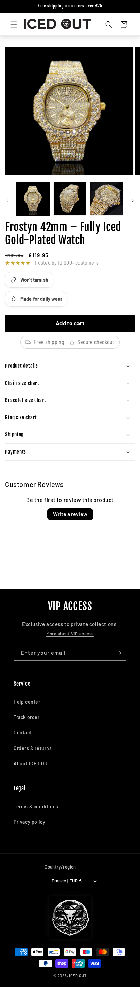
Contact (23, 732)
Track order (27, 717)
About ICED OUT (32, 763)
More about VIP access (70, 633)
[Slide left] (7, 200)
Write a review (70, 514)
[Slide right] (132, 200)
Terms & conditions (36, 806)
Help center (27, 702)
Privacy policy (29, 822)
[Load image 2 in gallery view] (70, 199)
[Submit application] (118, 653)
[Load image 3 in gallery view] (106, 199)
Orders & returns (33, 748)
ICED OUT (78, 975)
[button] (13, 24)
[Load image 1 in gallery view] (33, 199)
